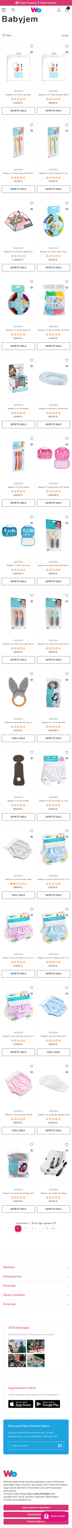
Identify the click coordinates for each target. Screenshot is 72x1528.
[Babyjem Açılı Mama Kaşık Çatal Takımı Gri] (53, 535)
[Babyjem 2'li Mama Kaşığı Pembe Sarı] (18, 143)
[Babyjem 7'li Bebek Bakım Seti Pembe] (53, 456)
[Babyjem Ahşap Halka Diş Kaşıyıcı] (18, 692)
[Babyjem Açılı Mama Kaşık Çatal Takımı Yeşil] (53, 613)
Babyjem (18, 91)
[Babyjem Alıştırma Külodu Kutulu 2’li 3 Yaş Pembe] (18, 1005)
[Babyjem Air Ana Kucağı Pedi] (53, 692)
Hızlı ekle (18, 738)
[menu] (4, 10)
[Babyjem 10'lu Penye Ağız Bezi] (18, 64)
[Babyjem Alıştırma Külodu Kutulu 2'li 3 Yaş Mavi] (53, 927)
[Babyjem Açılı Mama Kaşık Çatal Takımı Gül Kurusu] (18, 613)
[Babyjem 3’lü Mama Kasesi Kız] (18, 299)
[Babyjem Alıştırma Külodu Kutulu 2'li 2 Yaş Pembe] (18, 927)
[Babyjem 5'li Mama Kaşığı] (18, 456)
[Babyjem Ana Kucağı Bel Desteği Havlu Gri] (18, 1162)
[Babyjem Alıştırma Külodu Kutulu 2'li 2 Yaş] (53, 849)
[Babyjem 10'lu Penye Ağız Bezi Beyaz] (53, 64)
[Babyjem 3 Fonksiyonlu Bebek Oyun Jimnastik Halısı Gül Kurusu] (18, 221)
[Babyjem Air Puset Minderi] (18, 770)
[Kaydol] (60, 1445)
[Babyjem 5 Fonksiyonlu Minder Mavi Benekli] (53, 378)
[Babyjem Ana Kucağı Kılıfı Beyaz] (53, 1162)
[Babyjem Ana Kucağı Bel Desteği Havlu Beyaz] (53, 1084)
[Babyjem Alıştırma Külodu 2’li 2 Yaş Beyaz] (53, 770)
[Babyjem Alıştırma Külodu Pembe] (18, 1084)
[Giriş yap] (59, 10)
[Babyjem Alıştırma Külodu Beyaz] (18, 849)
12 (47, 1229)
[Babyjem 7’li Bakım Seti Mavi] (18, 535)
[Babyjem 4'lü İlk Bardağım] (18, 378)
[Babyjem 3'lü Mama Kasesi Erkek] (53, 221)
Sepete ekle (18, 110)
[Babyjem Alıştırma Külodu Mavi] (53, 1005)
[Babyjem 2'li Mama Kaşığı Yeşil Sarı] (53, 143)
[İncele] (31, 52)
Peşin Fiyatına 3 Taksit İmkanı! (38, 3)
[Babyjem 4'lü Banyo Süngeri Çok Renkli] (53, 299)
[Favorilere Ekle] (31, 46)
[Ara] (13, 10)
